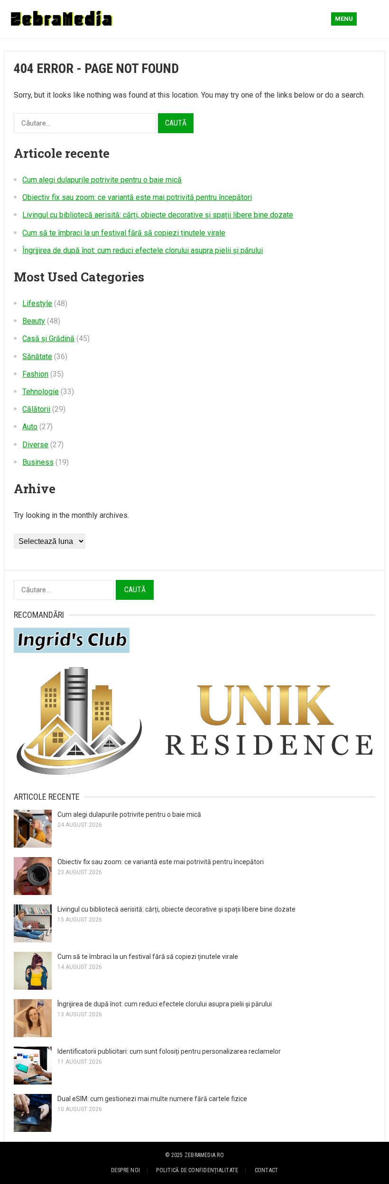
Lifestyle (37, 303)
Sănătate (37, 356)
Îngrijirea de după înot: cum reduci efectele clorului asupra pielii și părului (142, 250)
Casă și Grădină (48, 338)
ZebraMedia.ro (204, 1155)
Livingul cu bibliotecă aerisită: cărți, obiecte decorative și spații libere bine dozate (157, 214)
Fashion (35, 374)
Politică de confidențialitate (197, 1170)
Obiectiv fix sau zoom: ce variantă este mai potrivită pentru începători (137, 197)
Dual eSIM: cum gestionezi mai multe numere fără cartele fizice (152, 1099)
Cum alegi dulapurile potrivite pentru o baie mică (102, 179)
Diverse (35, 444)
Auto (29, 426)
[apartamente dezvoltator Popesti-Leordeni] (194, 774)
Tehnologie (40, 391)
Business (38, 462)
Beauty (33, 320)
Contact (266, 1170)
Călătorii (36, 409)
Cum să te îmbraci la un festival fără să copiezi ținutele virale (123, 232)
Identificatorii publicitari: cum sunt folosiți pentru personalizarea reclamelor (169, 1051)
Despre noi (125, 1170)
